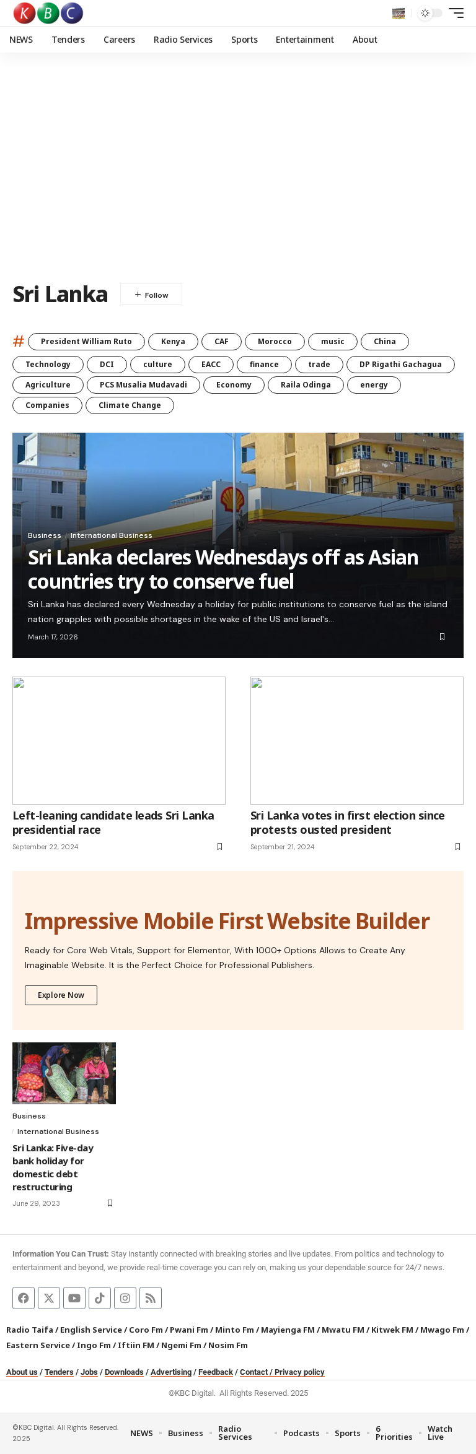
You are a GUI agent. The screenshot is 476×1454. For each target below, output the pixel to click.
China (385, 341)
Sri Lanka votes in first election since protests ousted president (347, 822)
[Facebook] (23, 1298)
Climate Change (130, 405)
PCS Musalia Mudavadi (143, 384)
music (333, 341)
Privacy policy (300, 1372)
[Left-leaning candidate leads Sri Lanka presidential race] (119, 740)
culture (157, 364)
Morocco (275, 341)
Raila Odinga (306, 384)
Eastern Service (38, 1345)
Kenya (173, 341)
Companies (47, 405)
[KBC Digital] (48, 13)
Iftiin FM (136, 1345)
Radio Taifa (29, 1329)
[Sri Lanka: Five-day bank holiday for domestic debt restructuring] (64, 1073)
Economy (234, 384)
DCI (107, 364)
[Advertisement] (238, 176)
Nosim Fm (227, 1345)
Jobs (89, 1372)
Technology (48, 364)
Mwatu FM (343, 1329)
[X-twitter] (49, 1298)
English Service (91, 1329)
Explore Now (61, 995)
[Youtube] (74, 1298)
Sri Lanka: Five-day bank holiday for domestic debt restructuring (52, 1167)
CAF (221, 341)
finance (264, 364)
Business (44, 535)
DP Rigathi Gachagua (400, 364)
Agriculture (48, 384)
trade (319, 364)
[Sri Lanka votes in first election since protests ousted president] (357, 740)
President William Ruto (86, 341)
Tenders (59, 1372)
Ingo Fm (94, 1345)
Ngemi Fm (181, 1345)
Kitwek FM (392, 1329)
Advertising (171, 1372)
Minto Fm (234, 1329)
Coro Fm (146, 1329)
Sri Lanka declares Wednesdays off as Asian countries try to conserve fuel (223, 568)
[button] (398, 13)
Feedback (215, 1372)
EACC (211, 364)
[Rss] (150, 1298)
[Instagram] (125, 1298)
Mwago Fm (442, 1329)
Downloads (124, 1372)
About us (22, 1372)
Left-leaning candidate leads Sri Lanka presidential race (113, 822)
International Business (111, 535)
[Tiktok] (100, 1298)
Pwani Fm (189, 1329)
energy (374, 384)
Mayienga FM (288, 1329)
